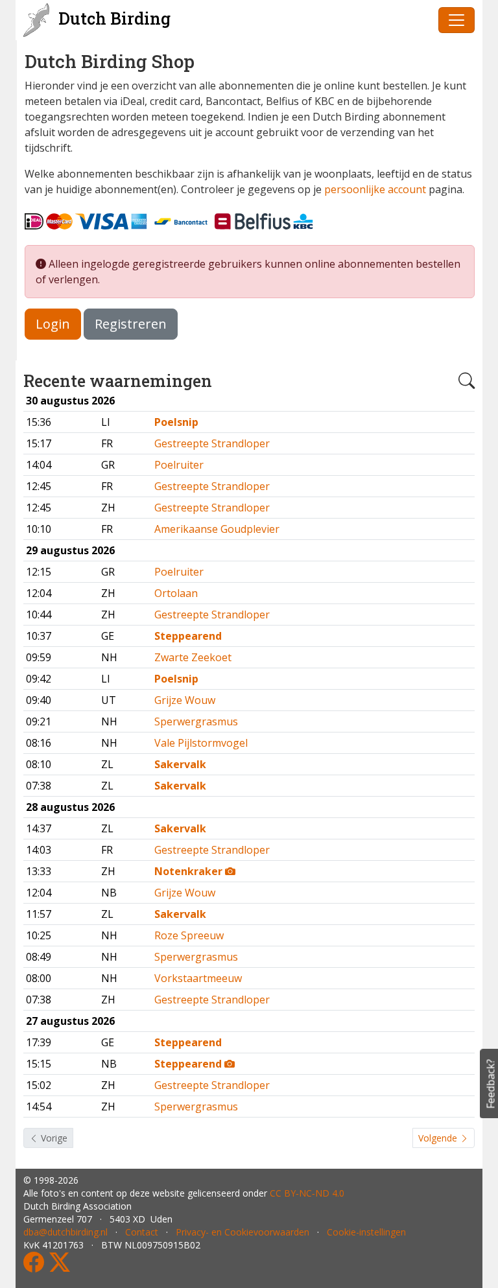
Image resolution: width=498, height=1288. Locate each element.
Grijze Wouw (184, 700)
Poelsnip (176, 422)
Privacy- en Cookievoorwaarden (242, 1232)
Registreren (131, 324)
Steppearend (188, 636)
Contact (141, 1232)
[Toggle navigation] (456, 20)
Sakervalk (180, 764)
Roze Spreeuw (189, 935)
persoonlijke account (375, 189)
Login (53, 324)
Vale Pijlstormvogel (201, 743)
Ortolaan (176, 593)
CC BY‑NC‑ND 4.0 (307, 1193)
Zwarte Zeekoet (192, 657)
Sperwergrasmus (196, 721)
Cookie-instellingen (366, 1232)
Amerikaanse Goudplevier (216, 529)
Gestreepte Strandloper (212, 443)
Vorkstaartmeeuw (198, 978)
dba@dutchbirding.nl (65, 1232)
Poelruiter (179, 465)
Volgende (439, 1138)
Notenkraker (189, 871)
